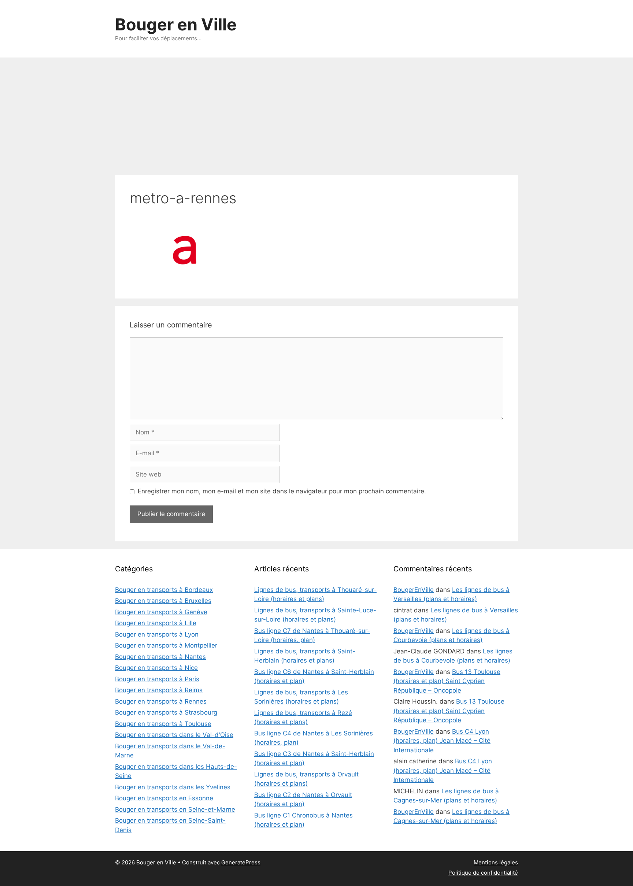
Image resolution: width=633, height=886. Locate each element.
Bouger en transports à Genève (161, 612)
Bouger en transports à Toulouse (163, 723)
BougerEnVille (413, 589)
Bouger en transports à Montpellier (166, 645)
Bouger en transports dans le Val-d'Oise (174, 734)
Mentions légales (496, 862)
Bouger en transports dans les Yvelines (172, 787)
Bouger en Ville (176, 24)
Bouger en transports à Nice (156, 667)
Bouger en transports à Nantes (160, 656)
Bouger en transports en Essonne (164, 798)
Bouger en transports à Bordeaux (164, 589)
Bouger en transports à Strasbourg (166, 712)
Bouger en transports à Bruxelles (163, 600)
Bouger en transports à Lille (155, 623)
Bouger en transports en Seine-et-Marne (175, 809)
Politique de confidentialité (483, 872)
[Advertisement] (316, 112)
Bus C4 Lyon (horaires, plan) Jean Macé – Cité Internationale (442, 741)
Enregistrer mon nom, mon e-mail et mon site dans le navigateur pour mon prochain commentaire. (282, 491)
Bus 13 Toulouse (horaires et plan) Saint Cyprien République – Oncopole (446, 681)
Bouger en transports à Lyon (157, 634)
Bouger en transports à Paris (157, 679)
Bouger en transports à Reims (159, 690)
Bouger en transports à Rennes (161, 701)
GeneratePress (240, 862)
